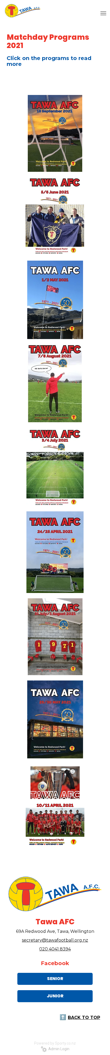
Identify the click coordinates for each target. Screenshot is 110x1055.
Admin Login (58, 1049)
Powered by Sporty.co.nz (55, 1043)
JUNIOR (55, 996)
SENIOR (55, 979)
